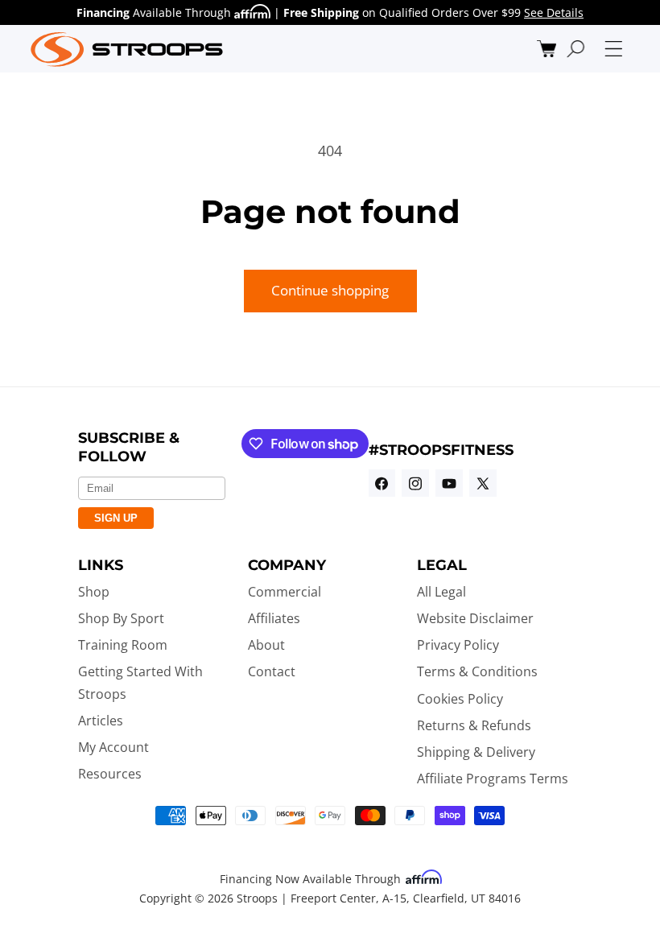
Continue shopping (330, 290)
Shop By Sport (121, 618)
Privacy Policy (458, 645)
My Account (113, 747)
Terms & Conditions (477, 671)
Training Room (122, 645)
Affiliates (274, 618)
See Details (554, 12)
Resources (110, 774)
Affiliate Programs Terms (492, 778)
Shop (93, 592)
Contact (271, 671)
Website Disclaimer (475, 618)
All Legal (441, 592)
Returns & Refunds (474, 725)
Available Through (155, 12)
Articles (100, 720)
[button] (546, 48)
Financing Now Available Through (312, 878)
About (266, 645)
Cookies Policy (460, 699)
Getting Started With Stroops (140, 682)
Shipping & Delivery (476, 752)
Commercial (284, 592)
